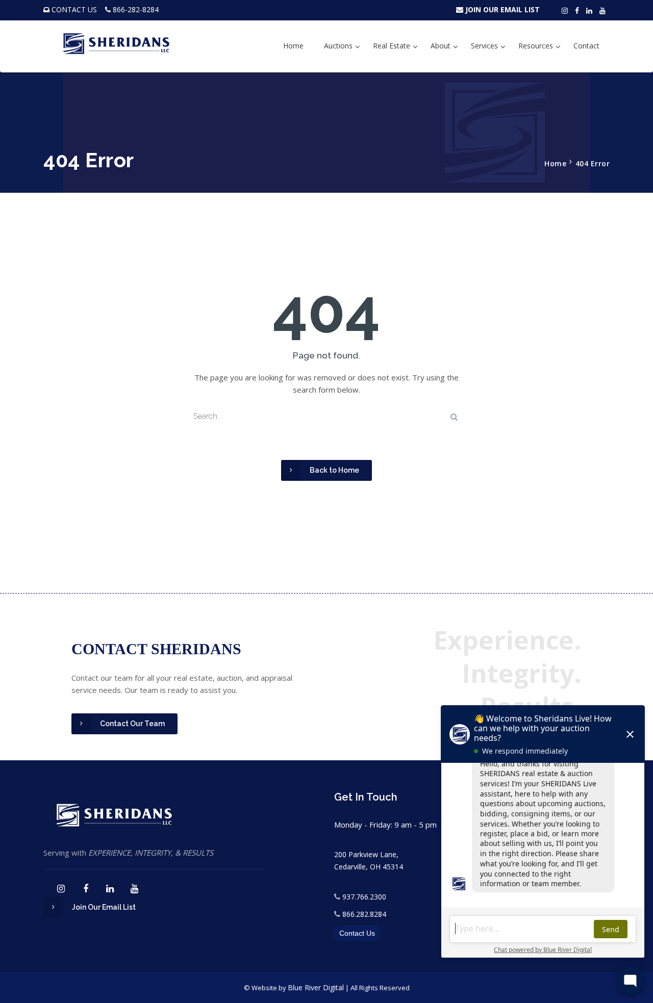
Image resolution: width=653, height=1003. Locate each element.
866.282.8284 (364, 914)
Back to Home (334, 470)
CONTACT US (74, 9)
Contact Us (357, 933)
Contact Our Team (132, 723)
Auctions (338, 45)
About (440, 45)
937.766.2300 (364, 897)
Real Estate (391, 45)
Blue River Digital (316, 987)
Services (484, 45)
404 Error (592, 163)
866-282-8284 (136, 9)
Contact (586, 45)
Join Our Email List (104, 907)
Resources (535, 45)
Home (293, 45)
